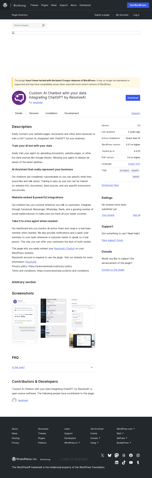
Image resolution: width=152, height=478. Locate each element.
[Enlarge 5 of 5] (91, 337)
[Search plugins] (43, 25)
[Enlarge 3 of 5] (62, 329)
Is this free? (18, 367)
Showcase (43, 429)
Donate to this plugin (113, 269)
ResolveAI (31, 261)
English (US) (134, 163)
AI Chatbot (124, 170)
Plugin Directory (20, 15)
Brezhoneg (45, 459)
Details (18, 113)
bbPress (122, 438)
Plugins (41, 438)
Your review (108, 215)
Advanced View (110, 185)
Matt (120, 433)
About (15, 429)
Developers (70, 438)
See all (136, 215)
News (14, 433)
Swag (95, 442)
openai (136, 177)
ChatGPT (135, 170)
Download (133, 97)
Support (136, 113)
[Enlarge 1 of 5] (34, 302)
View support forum (112, 240)
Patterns (42, 442)
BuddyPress (124, 442)
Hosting (15, 438)
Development (71, 113)
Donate (95, 438)
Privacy (15, 442)
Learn (67, 429)
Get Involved (97, 429)
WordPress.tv (72, 442)
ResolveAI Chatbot (64, 248)
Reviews (34, 113)
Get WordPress (138, 5)
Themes (42, 433)
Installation (51, 113)
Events (94, 433)
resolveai (37, 102)
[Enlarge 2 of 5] (62, 302)
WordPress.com (126, 429)
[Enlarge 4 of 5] (91, 302)
